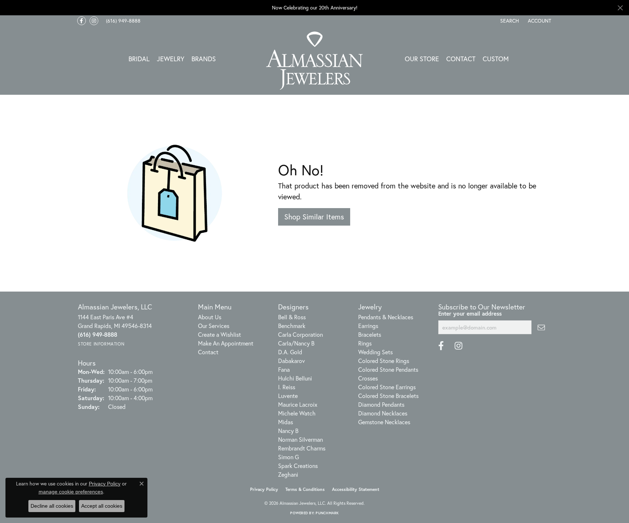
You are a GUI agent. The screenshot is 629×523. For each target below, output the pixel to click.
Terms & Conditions (305, 489)
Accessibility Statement (355, 489)
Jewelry (170, 58)
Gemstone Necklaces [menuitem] (384, 422)
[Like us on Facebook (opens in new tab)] (81, 20)
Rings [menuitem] (365, 343)
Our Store (422, 58)
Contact (460, 58)
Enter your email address (470, 313)
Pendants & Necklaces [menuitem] (385, 317)
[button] (509, 20)
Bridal (139, 58)
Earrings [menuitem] (368, 325)
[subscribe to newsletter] (541, 327)
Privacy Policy (264, 489)
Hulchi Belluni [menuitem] (295, 378)
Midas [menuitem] (285, 422)
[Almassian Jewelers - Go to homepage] (314, 61)
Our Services (213, 325)
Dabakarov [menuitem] (291, 360)
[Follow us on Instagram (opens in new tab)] (94, 20)
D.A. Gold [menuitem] (290, 352)
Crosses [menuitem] (368, 378)
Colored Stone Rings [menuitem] (383, 360)
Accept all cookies (101, 506)
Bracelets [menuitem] (369, 334)
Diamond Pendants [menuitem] (381, 404)
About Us (209, 317)
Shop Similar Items (314, 217)
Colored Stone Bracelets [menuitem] (388, 395)
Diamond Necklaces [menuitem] (382, 413)
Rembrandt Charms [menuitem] (301, 448)
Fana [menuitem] (284, 369)
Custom (496, 58)
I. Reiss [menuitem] (286, 387)
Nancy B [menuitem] (288, 430)
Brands (203, 58)
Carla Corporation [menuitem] (300, 334)
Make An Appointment (225, 343)
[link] (122, 20)
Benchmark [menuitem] (291, 325)
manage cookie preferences (71, 492)
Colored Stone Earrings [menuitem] (387, 387)
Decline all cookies (52, 506)
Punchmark (327, 513)
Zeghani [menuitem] (288, 474)
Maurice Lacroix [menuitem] (297, 404)
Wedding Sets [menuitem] (375, 352)
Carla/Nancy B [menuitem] (296, 343)
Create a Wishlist (219, 334)
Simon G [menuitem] (288, 457)
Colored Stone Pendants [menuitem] (388, 369)
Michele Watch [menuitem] (297, 413)
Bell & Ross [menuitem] (292, 317)
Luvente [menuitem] (288, 395)
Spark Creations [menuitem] (298, 465)
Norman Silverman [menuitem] (300, 439)
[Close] (620, 7)
